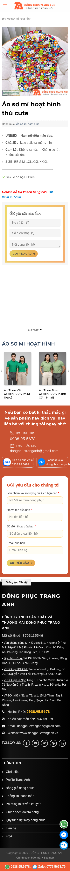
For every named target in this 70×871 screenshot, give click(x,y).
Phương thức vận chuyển (23, 804)
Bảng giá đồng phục (20, 788)
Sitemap (49, 857)
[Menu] (5, 5)
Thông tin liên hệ (16, 582)
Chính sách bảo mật (28, 857)
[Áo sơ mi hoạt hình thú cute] (35, 61)
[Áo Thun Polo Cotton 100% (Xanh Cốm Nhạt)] (52, 368)
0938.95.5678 (23, 438)
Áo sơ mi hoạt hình (27, 123)
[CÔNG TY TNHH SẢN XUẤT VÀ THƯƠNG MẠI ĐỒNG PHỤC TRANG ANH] (35, 6)
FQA (9, 836)
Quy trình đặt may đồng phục (25, 820)
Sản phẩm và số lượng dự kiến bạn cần (33, 493)
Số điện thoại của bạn (21, 526)
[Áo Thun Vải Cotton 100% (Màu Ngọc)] (17, 368)
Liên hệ (11, 828)
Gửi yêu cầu (22, 253)
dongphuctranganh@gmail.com (34, 451)
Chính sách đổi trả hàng (22, 812)
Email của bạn (16, 543)
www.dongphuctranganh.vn (39, 733)
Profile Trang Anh (18, 779)
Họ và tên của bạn (19, 509)
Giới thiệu (12, 771)
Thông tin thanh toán (20, 796)
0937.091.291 (45, 719)
